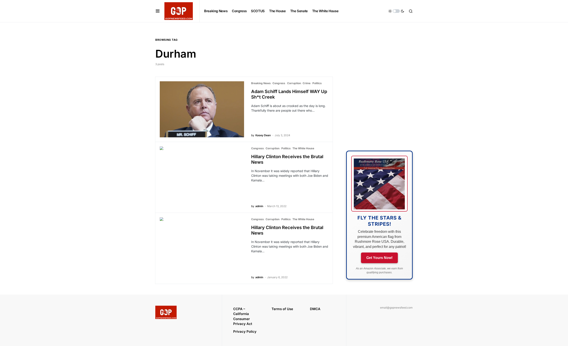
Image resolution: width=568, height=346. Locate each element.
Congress (278, 83)
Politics (317, 83)
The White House (303, 148)
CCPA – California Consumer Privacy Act (242, 316)
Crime (306, 83)
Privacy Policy (244, 331)
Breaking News (261, 83)
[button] (157, 11)
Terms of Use (282, 309)
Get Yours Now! (379, 258)
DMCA (315, 309)
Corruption (294, 83)
